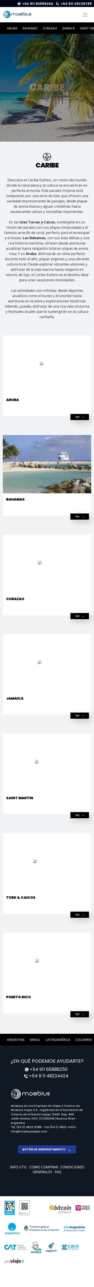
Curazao (50, 28)
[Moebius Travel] (47, 1093)
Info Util (19, 1167)
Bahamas (30, 28)
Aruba (12, 28)
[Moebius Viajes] (17, 14)
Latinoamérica (57, 1039)
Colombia (83, 1039)
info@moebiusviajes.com (29, 1131)
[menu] (85, 14)
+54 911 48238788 (76, 4)
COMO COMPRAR (44, 1167)
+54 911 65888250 (37, 4)
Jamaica (68, 28)
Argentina (15, 1039)
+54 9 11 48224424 (48, 1076)
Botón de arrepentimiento (43, 1149)
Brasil (35, 1039)
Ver (77, 417)
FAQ (58, 1171)
